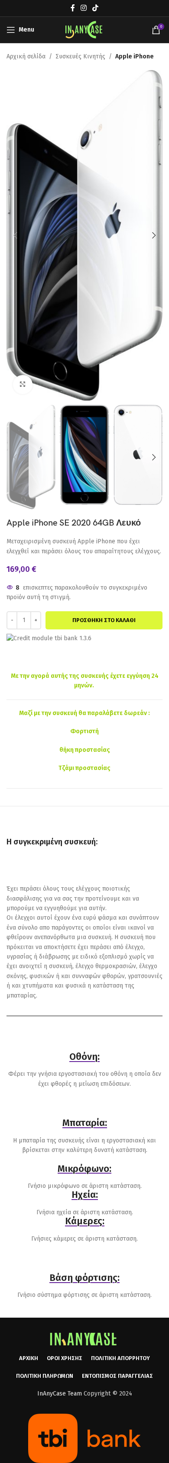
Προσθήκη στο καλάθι (104, 620)
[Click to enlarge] (22, 385)
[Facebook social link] (73, 8)
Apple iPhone (134, 56)
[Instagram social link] (83, 8)
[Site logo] (84, 29)
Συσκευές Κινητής (80, 56)
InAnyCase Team (59, 1393)
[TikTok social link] (95, 8)
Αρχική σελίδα (26, 56)
